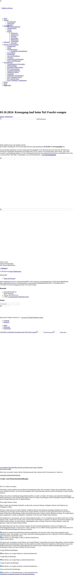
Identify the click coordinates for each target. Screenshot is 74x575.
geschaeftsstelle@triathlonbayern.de (18, 297)
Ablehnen (10, 475)
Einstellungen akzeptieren (7, 574)
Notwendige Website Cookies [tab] (8, 502)
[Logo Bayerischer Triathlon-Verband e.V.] (6, 8)
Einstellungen (16, 475)
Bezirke (2, 116)
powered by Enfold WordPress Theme (32, 317)
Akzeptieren (3, 475)
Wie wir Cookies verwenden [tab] (8, 486)
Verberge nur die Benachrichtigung (25, 574)
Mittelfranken (9, 116)
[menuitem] (39, 18)
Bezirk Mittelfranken (15, 271)
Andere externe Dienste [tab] (6, 539)
